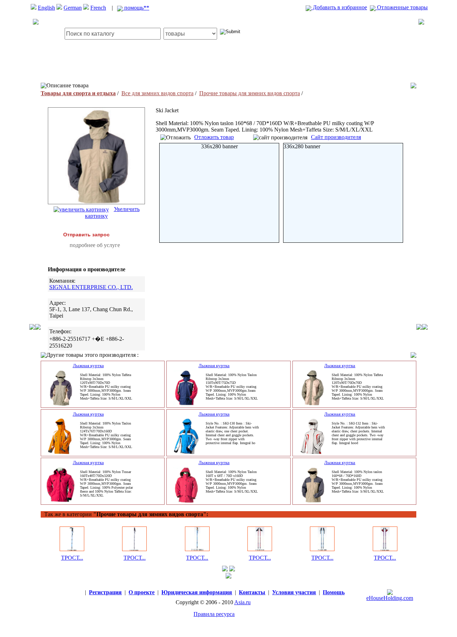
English (46, 8)
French (98, 8)
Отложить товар (214, 137)
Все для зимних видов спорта (157, 93)
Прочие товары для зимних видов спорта (249, 93)
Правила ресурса (214, 614)
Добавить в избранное (339, 7)
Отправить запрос (86, 234)
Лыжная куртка (88, 365)
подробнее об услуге (95, 245)
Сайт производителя (336, 137)
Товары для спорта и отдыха (78, 93)
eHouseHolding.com (389, 598)
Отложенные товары (402, 7)
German (73, 8)
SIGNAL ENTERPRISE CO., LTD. (91, 287)
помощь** (136, 8)
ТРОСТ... (72, 558)
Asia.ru (242, 602)
